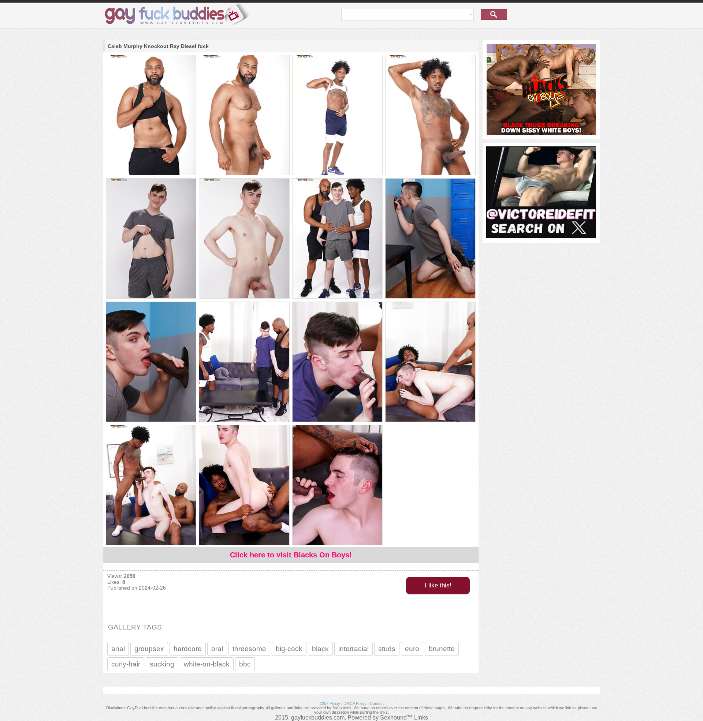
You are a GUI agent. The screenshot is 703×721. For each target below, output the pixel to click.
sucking (162, 664)
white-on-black (207, 664)
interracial (353, 649)
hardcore (188, 649)
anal (118, 649)
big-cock (289, 649)
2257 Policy (330, 703)
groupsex (149, 649)
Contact (377, 703)
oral (217, 649)
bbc (245, 664)
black (320, 649)
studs (386, 649)
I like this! (438, 585)
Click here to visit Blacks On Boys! (291, 555)
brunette (442, 649)
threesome (249, 649)
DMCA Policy (355, 703)
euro (412, 649)
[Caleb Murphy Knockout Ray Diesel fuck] (151, 115)
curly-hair (125, 664)
